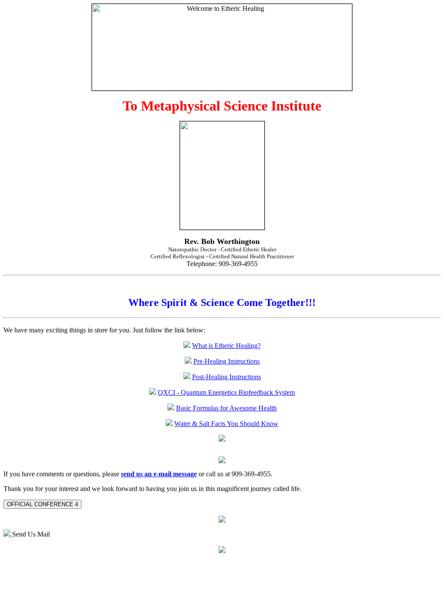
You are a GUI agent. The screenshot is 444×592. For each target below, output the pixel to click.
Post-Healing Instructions (226, 377)
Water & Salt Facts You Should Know (226, 423)
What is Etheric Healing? (226, 345)
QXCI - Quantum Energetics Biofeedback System (226, 392)
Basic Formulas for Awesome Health (226, 408)
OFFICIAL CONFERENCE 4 (42, 504)
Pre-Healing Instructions (226, 361)
